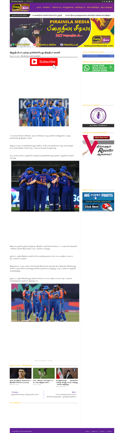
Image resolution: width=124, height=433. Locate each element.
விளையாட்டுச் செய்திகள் (31, 56)
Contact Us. (29, 1)
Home (87, 431)
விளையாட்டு (56, 7)
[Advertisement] (44, 82)
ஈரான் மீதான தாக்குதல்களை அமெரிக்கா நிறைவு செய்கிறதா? (66, 15)
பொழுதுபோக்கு (68, 7)
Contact (109, 431)
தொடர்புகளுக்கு (106, 7)
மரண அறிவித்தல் (93, 7)
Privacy (102, 431)
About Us (94, 431)
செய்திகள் (46, 7)
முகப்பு (39, 7)
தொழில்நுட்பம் (80, 7)
